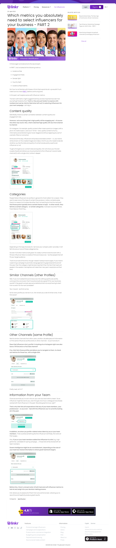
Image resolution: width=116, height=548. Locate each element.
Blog (62, 532)
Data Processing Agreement (93, 532)
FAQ (62, 535)
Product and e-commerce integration (38, 532)
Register (95, 7)
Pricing (36, 7)
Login (85, 7)
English (87, 523)
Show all (83, 41)
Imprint (87, 527)
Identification (22, 499)
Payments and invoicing (34, 537)
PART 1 (25, 91)
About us (63, 537)
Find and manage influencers (35, 527)
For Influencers (59, 7)
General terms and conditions (93, 529)
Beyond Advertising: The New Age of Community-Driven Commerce (89, 17)
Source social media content (35, 540)
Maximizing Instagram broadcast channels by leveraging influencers (89, 33)
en (106, 7)
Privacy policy (89, 534)
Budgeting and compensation (36, 535)
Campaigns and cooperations (35, 530)
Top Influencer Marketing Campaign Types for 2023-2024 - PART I (89, 25)
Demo (62, 530)
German (93, 523)
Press (62, 540)
